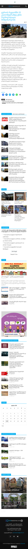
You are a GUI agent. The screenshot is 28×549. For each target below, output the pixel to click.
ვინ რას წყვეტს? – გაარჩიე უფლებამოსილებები (12, 277)
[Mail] (14, 536)
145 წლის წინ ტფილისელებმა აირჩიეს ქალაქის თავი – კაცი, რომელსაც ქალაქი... (16, 379)
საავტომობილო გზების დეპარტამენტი (8, 101)
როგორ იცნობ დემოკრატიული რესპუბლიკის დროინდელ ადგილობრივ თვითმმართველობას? (18, 296)
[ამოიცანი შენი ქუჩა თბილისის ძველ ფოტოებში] (4, 303)
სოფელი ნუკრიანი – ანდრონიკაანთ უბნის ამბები (6, 203)
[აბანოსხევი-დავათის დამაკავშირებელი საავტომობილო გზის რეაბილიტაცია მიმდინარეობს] (4, 135)
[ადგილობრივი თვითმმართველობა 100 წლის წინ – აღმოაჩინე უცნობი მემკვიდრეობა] (4, 393)
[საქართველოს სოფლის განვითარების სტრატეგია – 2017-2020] (4, 458)
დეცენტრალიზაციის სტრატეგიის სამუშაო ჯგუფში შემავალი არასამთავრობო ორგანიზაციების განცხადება (17, 120)
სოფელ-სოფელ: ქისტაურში (10, 506)
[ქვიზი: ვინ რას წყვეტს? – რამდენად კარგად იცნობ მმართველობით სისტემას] (4, 289)
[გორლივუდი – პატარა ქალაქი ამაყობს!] (21, 196)
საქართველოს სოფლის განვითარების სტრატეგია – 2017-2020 (17, 458)
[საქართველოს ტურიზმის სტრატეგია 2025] (4, 445)
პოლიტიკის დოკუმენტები (8, 434)
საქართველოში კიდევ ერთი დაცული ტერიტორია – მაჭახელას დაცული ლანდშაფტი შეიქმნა (17, 157)
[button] (26, 6)
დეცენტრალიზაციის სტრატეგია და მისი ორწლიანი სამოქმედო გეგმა (17, 438)
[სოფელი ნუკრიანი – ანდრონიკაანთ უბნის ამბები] (7, 196)
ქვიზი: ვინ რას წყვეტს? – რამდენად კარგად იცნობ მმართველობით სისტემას (17, 289)
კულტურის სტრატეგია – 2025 (16, 450)
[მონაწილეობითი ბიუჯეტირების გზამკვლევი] (4, 373)
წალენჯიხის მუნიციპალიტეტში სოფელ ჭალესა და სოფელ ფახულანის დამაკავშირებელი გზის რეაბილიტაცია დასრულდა (17, 180)
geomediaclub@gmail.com (18, 532)
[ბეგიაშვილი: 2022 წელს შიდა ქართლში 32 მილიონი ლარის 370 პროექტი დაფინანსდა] (4, 164)
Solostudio (23, 543)
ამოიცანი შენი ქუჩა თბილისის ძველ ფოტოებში (17, 302)
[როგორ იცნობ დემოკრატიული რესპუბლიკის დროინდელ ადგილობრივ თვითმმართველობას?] (4, 296)
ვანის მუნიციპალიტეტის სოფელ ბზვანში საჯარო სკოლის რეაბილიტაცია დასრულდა (17, 143)
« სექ (2, 425)
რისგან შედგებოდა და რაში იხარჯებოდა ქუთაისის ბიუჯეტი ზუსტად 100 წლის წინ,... (16, 386)
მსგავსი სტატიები (6, 114)
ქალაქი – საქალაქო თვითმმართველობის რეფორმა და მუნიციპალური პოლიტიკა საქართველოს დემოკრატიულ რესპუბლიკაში (17, 355)
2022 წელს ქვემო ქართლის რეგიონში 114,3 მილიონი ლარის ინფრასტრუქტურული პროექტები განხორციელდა (17, 171)
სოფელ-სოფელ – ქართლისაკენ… (11, 490)
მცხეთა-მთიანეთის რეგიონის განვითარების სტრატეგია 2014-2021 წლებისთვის (17, 465)
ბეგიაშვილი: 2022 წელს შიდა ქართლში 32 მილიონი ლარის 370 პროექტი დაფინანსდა (17, 164)
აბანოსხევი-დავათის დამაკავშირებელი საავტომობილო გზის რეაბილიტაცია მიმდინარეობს (16, 136)
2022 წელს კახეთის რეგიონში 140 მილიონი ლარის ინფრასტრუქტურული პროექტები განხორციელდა (17, 128)
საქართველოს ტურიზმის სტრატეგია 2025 (17, 444)
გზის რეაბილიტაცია (9, 99)
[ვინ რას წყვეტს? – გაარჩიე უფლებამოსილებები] (14, 269)
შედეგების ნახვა (14, 254)
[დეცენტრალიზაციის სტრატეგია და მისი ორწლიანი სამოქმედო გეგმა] (4, 439)
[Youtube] (17, 536)
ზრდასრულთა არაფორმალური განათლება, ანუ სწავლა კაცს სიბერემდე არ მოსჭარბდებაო (20, 217)
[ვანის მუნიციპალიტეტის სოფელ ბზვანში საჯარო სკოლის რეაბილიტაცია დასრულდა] (4, 143)
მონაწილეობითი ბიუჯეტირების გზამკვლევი (16, 372)
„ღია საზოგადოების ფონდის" (14, 524)
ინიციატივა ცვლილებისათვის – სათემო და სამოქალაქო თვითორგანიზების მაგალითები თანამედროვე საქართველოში (16, 346)
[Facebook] (10, 536)
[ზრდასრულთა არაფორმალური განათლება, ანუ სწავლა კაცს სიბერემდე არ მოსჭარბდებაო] (21, 209)
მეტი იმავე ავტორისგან (18, 114)
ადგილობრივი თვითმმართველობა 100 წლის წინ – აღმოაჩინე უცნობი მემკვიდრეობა (17, 393)
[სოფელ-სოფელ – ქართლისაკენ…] (14, 485)
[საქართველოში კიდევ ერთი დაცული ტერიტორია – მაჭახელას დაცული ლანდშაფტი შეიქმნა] (4, 157)
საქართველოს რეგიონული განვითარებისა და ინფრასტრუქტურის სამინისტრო (12, 102)
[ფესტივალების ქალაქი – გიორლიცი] (7, 209)
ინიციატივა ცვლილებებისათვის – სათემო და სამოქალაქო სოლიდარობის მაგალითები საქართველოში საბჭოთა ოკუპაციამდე (17, 364)
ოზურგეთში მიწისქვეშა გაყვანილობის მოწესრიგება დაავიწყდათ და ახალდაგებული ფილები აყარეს (17, 150)
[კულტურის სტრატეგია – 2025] (4, 452)
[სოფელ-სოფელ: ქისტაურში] (14, 501)
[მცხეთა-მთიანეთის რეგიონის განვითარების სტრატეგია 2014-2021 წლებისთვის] (4, 465)
